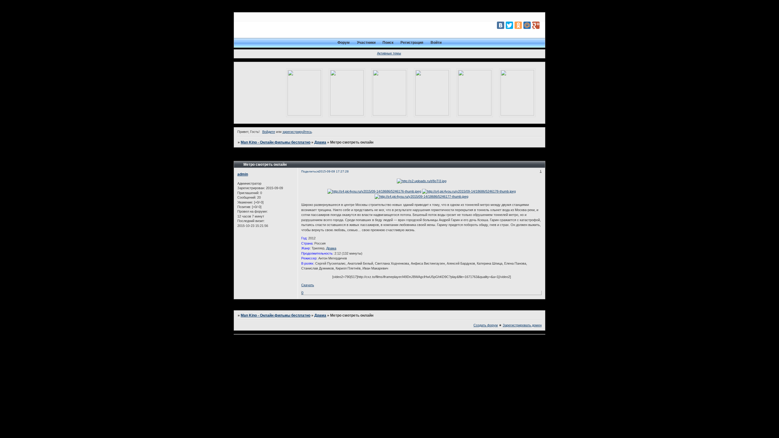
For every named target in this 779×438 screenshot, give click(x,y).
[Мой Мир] (527, 25)
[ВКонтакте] (500, 25)
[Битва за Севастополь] (432, 92)
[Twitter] (509, 25)
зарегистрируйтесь (297, 132)
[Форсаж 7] (517, 92)
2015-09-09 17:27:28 (334, 171)
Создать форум (485, 325)
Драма (320, 142)
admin (242, 174)
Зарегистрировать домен (522, 325)
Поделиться (310, 171)
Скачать (307, 285)
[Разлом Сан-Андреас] (474, 92)
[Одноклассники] (518, 25)
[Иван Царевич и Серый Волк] (389, 92)
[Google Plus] (536, 25)
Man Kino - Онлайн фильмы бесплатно (275, 142)
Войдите (268, 132)
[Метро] (304, 92)
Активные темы (389, 53)
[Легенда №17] (347, 92)
